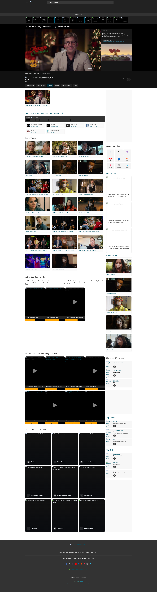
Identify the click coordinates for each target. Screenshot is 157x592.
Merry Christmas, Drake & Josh (73, 421)
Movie (35, 80)
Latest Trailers (111, 255)
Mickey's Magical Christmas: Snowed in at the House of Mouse (75, 386)
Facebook (111, 153)
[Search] (111, 2)
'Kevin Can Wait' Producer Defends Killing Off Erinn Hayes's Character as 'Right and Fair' (118, 248)
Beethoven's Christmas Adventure (54, 386)
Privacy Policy (90, 558)
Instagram (127, 153)
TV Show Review (117, 382)
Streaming (71, 552)
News (96, 552)
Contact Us (68, 558)
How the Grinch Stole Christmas (54, 421)
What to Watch (85, 552)
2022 (31, 80)
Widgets (127, 167)
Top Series (110, 450)
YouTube (110, 160)
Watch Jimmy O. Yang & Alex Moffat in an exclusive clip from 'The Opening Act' (118, 195)
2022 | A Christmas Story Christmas (74, 317)
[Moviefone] (36, 2)
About (63, 558)
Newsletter (119, 167)
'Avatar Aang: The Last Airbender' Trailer (113, 41)
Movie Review (116, 364)
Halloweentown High (31, 421)
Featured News (112, 173)
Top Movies (110, 417)
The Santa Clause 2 (91, 421)
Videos (91, 552)
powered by (28, 117)
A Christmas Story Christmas (32, 73)
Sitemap (74, 558)
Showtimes (78, 552)
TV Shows (65, 552)
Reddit (127, 160)
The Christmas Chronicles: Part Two (34, 386)
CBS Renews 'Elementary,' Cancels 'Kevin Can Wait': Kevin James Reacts (118, 221)
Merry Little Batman (91, 386)
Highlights (78, 14)
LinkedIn (119, 160)
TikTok (110, 167)
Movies (60, 552)
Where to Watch (42, 113)
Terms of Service (82, 558)
